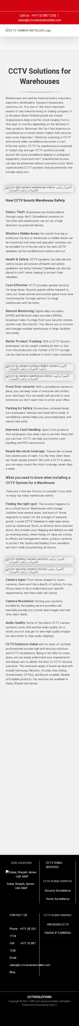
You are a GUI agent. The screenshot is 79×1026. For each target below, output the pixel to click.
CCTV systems (39, 259)
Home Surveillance (57, 899)
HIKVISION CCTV (58, 924)
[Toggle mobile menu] (71, 30)
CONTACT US (18, 915)
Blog (12, 972)
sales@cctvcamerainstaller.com (39, 20)
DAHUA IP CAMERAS (58, 933)
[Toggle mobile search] (64, 30)
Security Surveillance (58, 890)
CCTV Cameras (35, 521)
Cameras (49, 268)
